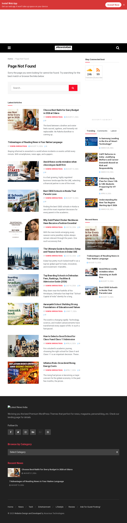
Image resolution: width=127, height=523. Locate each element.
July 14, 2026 (71, 286)
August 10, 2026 (72, 198)
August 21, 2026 (72, 117)
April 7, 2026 (71, 370)
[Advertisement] (63, 21)
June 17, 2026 (71, 311)
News (21, 507)
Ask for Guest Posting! (90, 507)
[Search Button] (73, 88)
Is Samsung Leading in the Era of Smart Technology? (109, 141)
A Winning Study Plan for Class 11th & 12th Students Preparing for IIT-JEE (108, 184)
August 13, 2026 (36, 146)
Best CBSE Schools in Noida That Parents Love (108, 290)
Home (10, 59)
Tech (31, 507)
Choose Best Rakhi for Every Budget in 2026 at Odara (47, 469)
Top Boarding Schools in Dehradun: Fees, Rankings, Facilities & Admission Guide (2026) (61, 278)
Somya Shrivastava (54, 117)
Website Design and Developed (28, 513)
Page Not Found (22, 59)
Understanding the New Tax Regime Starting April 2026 (108, 202)
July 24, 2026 (71, 227)
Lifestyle (59, 507)
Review (72, 507)
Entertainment (44, 507)
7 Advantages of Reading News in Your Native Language (35, 142)
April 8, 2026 (71, 343)
